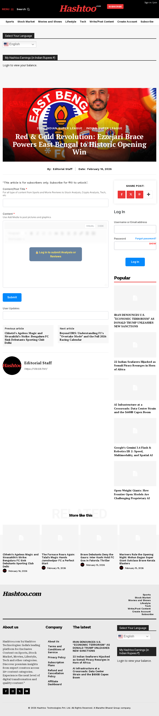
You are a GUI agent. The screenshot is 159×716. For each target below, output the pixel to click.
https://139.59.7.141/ (35, 368)
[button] (23, 9)
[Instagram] (13, 691)
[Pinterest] (139, 194)
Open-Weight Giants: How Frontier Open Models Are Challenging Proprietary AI (132, 494)
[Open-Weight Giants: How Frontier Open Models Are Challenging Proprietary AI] (135, 473)
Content (27, 216)
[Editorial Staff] (12, 365)
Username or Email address (130, 222)
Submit (12, 297)
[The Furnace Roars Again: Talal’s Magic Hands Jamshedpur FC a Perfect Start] (60, 538)
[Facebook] (121, 194)
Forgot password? (145, 238)
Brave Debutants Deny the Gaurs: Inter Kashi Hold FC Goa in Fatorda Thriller (97, 557)
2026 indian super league (59, 128)
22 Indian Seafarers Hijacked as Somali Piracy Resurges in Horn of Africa (135, 365)
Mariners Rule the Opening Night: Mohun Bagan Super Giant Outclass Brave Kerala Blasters (137, 559)
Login (6, 65)
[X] (130, 194)
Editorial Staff (62, 169)
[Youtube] (27, 691)
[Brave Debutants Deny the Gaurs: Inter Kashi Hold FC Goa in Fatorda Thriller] (99, 538)
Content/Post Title (54, 192)
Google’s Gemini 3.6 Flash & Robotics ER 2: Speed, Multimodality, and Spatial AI (133, 451)
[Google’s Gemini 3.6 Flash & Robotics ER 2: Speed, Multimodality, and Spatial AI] (135, 430)
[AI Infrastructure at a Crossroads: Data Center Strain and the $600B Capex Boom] (135, 387)
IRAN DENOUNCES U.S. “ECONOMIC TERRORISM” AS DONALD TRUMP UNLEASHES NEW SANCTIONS (134, 320)
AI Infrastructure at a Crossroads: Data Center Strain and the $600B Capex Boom (135, 408)
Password (135, 238)
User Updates (11, 308)
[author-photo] (5, 571)
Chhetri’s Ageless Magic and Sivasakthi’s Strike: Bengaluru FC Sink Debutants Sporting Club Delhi (27, 338)
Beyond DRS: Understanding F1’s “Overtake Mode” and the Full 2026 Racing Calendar (83, 336)
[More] (148, 194)
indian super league (104, 128)
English (14, 44)
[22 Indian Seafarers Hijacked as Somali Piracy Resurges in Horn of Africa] (135, 345)
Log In (135, 261)
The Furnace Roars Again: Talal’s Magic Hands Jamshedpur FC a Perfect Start (58, 559)
